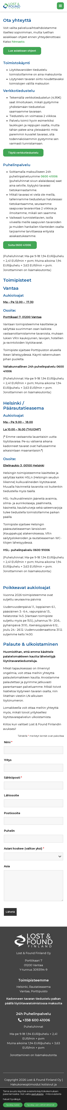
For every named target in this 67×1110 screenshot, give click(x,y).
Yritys (8, 760)
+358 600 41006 (36, 1020)
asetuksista (37, 1094)
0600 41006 (49, 176)
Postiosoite (12, 813)
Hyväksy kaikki (12, 1105)
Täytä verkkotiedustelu (23, 152)
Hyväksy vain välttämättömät (40, 1105)
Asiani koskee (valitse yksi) (24, 848)
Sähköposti (13, 777)
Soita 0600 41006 (20, 245)
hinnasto (18, 41)
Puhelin (9, 830)
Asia (7, 866)
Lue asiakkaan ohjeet (22, 50)
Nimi (8, 742)
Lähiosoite (11, 795)
